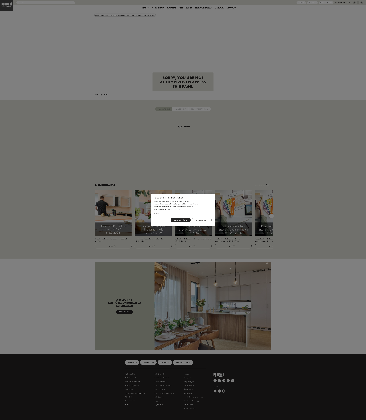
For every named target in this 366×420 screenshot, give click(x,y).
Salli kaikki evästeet (181, 220)
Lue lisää (156, 213)
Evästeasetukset (201, 220)
